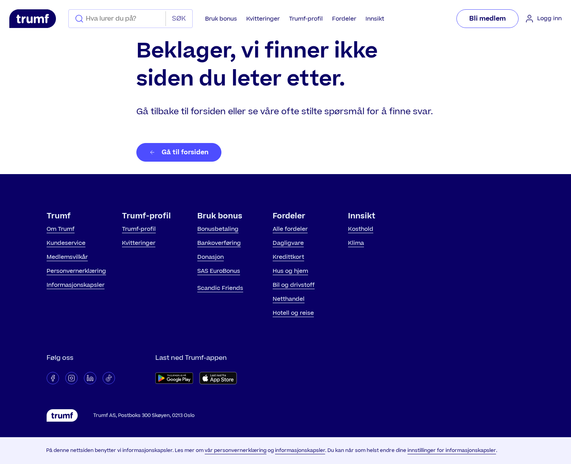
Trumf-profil (306, 19)
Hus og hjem (290, 271)
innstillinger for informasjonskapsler (451, 450)
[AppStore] (218, 378)
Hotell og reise (293, 313)
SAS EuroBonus (218, 271)
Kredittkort (288, 257)
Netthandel (289, 299)
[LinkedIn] (90, 378)
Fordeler (344, 19)
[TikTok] (109, 378)
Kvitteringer (263, 19)
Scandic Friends (220, 288)
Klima (356, 243)
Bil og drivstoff (294, 285)
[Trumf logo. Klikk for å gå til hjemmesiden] (32, 18)
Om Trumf (61, 229)
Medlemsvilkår (67, 257)
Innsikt (375, 19)
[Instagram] (71, 378)
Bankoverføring (219, 243)
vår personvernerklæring (235, 450)
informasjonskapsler (300, 450)
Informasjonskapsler (75, 285)
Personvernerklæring (76, 271)
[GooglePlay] (174, 378)
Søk (179, 18)
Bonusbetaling (217, 229)
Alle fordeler (290, 229)
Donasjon (210, 257)
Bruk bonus (221, 19)
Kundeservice (66, 243)
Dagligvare (288, 243)
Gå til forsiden (185, 152)
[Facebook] (53, 378)
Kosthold (360, 229)
